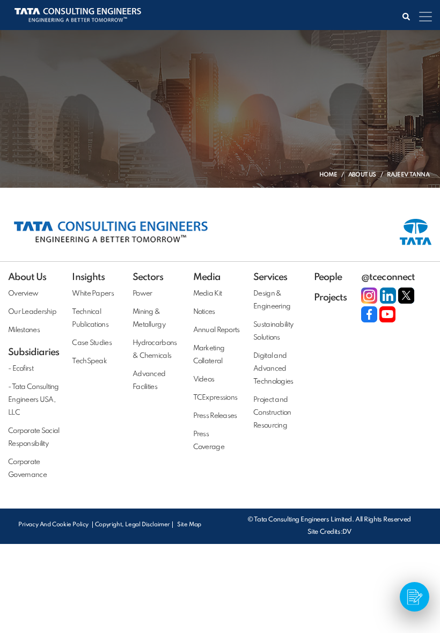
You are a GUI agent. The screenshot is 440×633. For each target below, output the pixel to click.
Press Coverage (208, 441)
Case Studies (91, 343)
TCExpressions (215, 397)
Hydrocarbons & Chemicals (155, 349)
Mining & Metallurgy (149, 318)
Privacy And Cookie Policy (54, 524)
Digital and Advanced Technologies (273, 368)
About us (362, 175)
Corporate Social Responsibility (33, 437)
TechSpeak (89, 361)
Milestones (24, 330)
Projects (330, 298)
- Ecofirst (20, 368)
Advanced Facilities (149, 381)
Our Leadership (32, 311)
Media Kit (207, 293)
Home (328, 175)
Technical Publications (90, 318)
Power (142, 293)
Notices (204, 311)
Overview (23, 293)
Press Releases (215, 416)
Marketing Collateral (209, 355)
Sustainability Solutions (273, 331)
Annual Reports (216, 330)
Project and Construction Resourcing (272, 412)
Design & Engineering (271, 300)
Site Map (189, 524)
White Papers (92, 293)
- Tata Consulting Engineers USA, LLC (33, 400)
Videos (204, 379)
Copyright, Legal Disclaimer (132, 524)
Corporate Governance (27, 469)
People (328, 277)
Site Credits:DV (329, 532)
